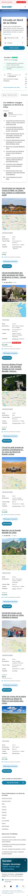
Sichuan (4, 809)
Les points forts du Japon (9, 837)
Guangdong (5, 829)
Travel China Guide (17, 246)
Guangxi (4, 815)
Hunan (4, 823)
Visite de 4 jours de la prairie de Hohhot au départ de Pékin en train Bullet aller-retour (14, 159)
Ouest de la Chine (7, 798)
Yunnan (4, 806)
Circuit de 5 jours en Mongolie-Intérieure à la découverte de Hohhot (14, 166)
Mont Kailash (5, 826)
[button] (14, 257)
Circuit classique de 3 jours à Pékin (14, 178)
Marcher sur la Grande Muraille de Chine (15, 147)
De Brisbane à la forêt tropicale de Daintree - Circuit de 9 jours (14, 845)
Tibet (3, 804)
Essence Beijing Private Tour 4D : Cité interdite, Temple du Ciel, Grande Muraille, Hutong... (15, 135)
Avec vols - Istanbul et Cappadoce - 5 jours (13, 849)
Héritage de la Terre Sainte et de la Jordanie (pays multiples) (14, 840)
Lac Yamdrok (5, 820)
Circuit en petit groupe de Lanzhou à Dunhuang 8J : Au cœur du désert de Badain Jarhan (15, 142)
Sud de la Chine (6, 801)
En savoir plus (7, 34)
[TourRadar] (7, 7)
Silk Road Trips (16, 753)
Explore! (14, 588)
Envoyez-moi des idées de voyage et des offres (14, 880)
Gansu (4, 817)
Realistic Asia (15, 338)
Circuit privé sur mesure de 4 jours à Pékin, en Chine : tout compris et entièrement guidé (15, 122)
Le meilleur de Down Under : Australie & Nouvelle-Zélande (13, 852)
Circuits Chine (5, 10)
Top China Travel (16, 423)
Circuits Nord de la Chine (14, 10)
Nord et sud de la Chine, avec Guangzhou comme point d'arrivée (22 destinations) (15, 172)
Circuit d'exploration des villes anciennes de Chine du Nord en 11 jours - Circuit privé (12, 87)
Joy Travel (14, 670)
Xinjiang (4, 812)
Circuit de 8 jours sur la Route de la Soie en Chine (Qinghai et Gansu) (15, 153)
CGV (15, 890)
